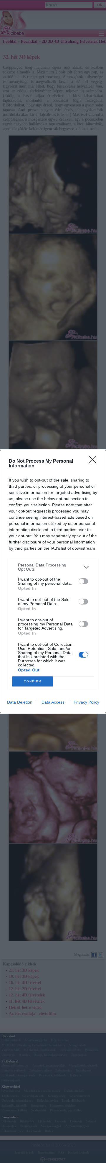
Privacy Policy (86, 702)
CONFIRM (33, 681)
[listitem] (53, 567)
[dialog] (53, 581)
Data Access (53, 702)
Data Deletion (19, 702)
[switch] (83, 581)
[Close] (94, 461)
